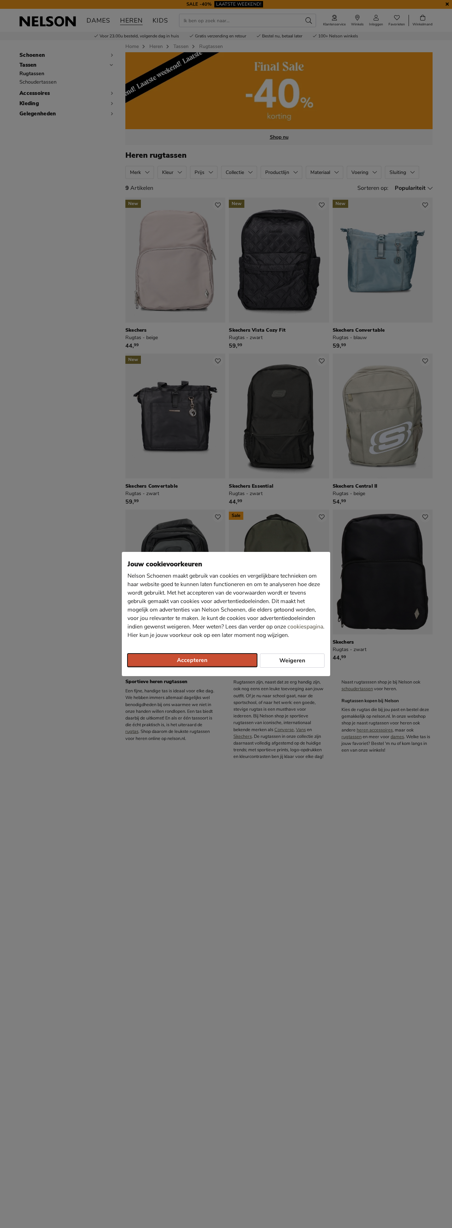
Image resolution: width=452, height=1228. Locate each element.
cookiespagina (305, 627)
